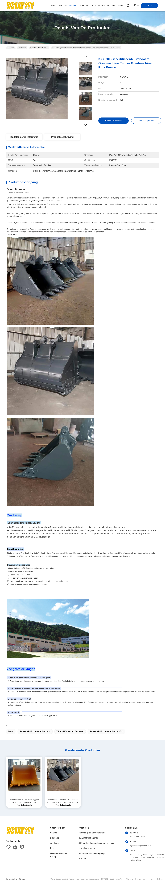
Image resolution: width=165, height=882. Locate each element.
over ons (62, 6)
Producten (22, 48)
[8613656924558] (8, 846)
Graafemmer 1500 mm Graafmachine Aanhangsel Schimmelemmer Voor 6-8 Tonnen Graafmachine (63, 801)
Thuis (53, 6)
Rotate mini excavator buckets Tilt (106, 731)
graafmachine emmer (39, 48)
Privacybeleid (11, 879)
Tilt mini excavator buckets (69, 731)
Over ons (54, 833)
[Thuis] (20, 834)
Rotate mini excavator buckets (35, 731)
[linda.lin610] (22, 846)
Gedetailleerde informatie (24, 137)
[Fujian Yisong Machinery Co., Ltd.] (20, 6)
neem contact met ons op (110, 6)
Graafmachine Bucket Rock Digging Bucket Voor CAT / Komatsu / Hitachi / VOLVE (24, 801)
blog (52, 848)
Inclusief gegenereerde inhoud (17, 192)
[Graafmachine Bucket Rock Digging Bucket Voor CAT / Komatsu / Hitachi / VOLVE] (24, 778)
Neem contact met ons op (58, 855)
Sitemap (22, 879)
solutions (84, 6)
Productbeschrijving (62, 137)
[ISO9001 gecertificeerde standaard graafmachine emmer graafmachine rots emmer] (37, 88)
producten (73, 6)
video (93, 6)
